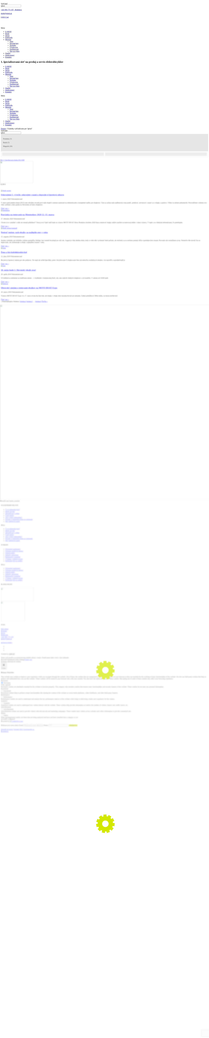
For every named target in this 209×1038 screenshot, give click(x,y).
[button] (104, 28)
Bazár (7, 34)
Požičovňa (8, 38)
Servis (7, 36)
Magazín (8, 39)
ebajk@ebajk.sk (6, 13)
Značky (7, 53)
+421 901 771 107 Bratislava (11, 10)
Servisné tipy (14, 43)
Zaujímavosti (14, 49)
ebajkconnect (9, 55)
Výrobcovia (14, 47)
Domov (3, 129)
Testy (11, 41)
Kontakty (8, 57)
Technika (13, 45)
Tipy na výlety (14, 51)
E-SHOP (8, 32)
